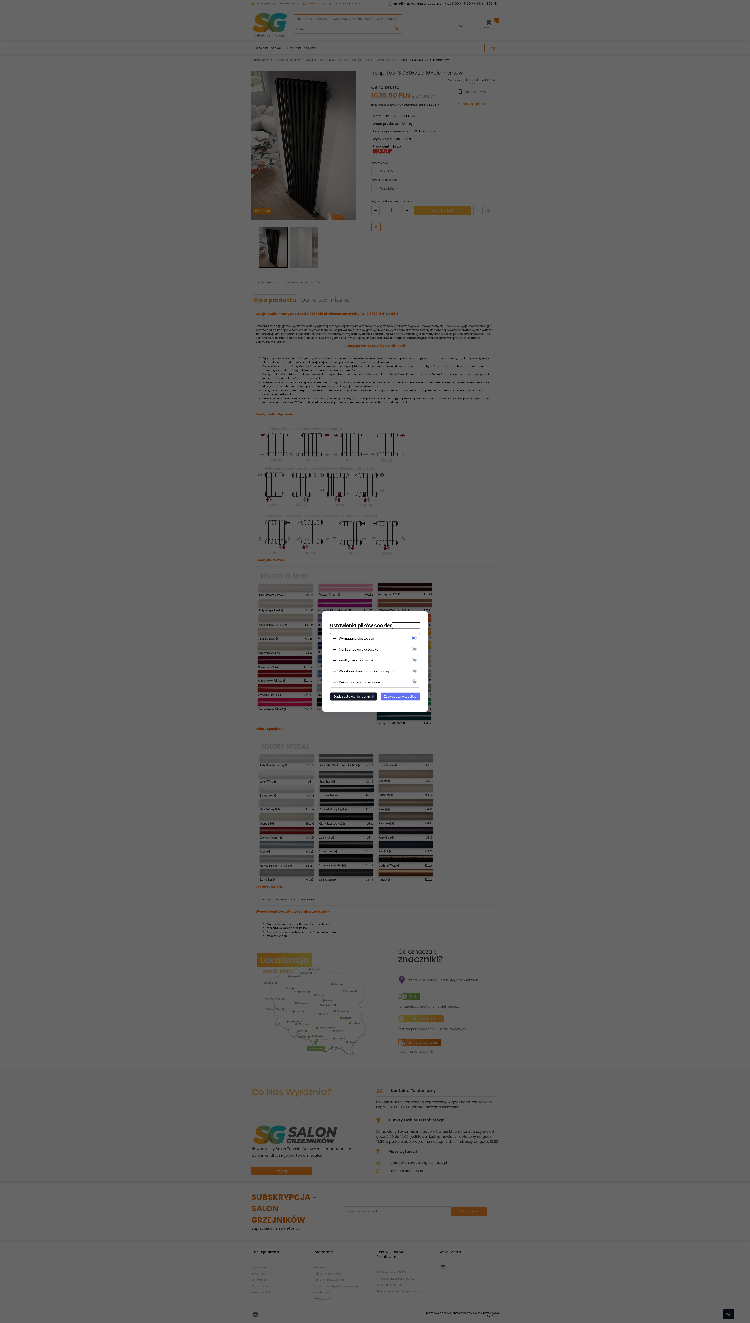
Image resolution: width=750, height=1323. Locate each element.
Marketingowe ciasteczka (358, 649)
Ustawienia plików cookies (361, 625)
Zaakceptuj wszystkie (400, 696)
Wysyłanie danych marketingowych (366, 671)
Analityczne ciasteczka (356, 660)
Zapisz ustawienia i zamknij (353, 696)
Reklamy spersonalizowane (360, 682)
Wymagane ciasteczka (356, 638)
